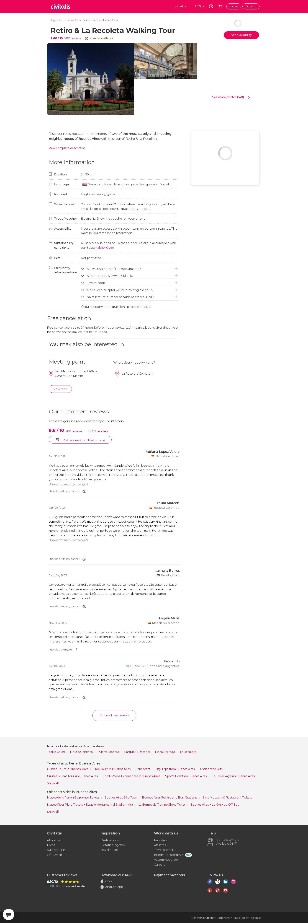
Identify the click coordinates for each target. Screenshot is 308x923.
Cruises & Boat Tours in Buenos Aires (72, 776)
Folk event (143, 769)
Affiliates (160, 845)
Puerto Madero (109, 752)
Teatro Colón (56, 752)
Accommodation (166, 859)
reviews (76, 38)
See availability (241, 35)
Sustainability (56, 850)
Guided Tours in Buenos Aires (100, 20)
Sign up (250, 6)
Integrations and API (169, 855)
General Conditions (203, 917)
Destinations (110, 840)
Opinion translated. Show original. (68, 484)
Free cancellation (101, 38)
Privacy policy (240, 917)
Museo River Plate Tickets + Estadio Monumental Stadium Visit (90, 804)
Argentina (56, 20)
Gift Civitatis (55, 855)
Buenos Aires (72, 20)
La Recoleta (188, 752)
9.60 (57, 38)
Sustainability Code (100, 247)
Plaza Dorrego (165, 752)
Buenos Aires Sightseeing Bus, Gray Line (170, 797)
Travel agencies (165, 850)
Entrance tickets (211, 769)
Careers (159, 864)
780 (67, 38)
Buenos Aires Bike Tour (121, 797)
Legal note (223, 917)
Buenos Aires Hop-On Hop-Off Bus (215, 804)
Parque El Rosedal (137, 752)
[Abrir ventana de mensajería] (8, 914)
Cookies (256, 917)
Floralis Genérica (81, 752)
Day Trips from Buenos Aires (176, 769)
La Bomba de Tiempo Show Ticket (162, 804)
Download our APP (116, 875)
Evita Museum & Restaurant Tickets (227, 797)
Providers (160, 840)
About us (53, 840)
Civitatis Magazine (113, 845)
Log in (233, 6)
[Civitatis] (60, 6)
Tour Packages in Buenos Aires (233, 776)
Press (51, 845)
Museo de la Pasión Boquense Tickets (73, 797)
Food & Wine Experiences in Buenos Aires (132, 776)
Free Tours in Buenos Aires (112, 769)
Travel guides (110, 850)
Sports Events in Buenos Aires (186, 776)
